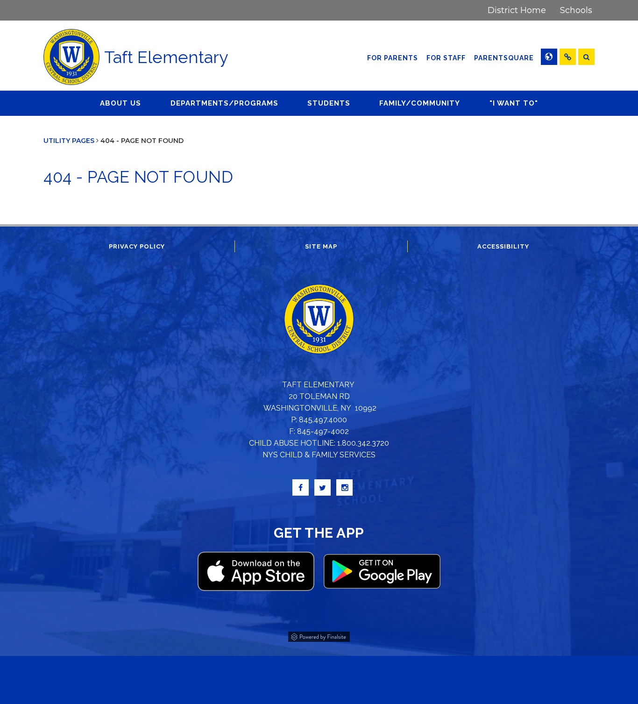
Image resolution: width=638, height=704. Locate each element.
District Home (517, 10)
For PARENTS (392, 58)
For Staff (446, 58)
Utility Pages (68, 140)
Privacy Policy (137, 246)
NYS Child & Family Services (319, 454)
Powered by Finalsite (319, 635)
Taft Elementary (166, 57)
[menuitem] (516, 10)
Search (586, 56)
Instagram (344, 487)
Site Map (321, 246)
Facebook (300, 487)
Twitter (322, 487)
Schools (576, 10)
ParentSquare (505, 58)
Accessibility (503, 246)
